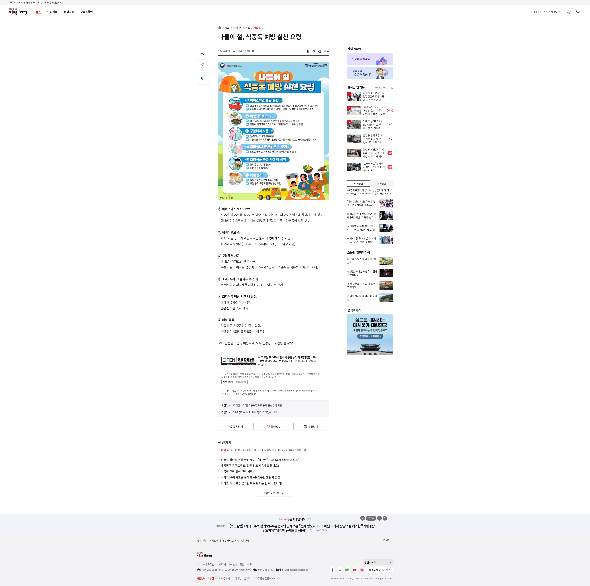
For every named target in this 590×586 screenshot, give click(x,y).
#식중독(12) (249, 450)
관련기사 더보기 (272, 493)
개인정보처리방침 (205, 578)
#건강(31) (236, 450)
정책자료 (69, 12)
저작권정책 (228, 381)
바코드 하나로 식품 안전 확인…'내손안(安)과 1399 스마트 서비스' (260, 460)
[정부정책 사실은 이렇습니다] (370, 73)
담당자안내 (241, 381)
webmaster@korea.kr (296, 569)
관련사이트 (370, 562)
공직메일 (552, 11)
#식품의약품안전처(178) (294, 450)
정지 (379, 518)
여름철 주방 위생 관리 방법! (237, 471)
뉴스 (38, 12)
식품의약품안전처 (242, 51)
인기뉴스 (358, 183)
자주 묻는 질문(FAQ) (265, 578)
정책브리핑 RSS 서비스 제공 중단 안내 (229, 540)
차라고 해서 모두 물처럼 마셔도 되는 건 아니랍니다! (251, 483)
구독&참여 (86, 12)
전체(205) (223, 450)
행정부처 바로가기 (378, 570)
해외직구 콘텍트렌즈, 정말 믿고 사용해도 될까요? (250, 465)
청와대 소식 (536, 11)
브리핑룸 (52, 12)
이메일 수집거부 (242, 578)
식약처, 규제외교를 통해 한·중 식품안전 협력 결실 (250, 477)
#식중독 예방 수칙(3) (269, 450)
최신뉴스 (381, 183)
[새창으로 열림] (320, 51)
